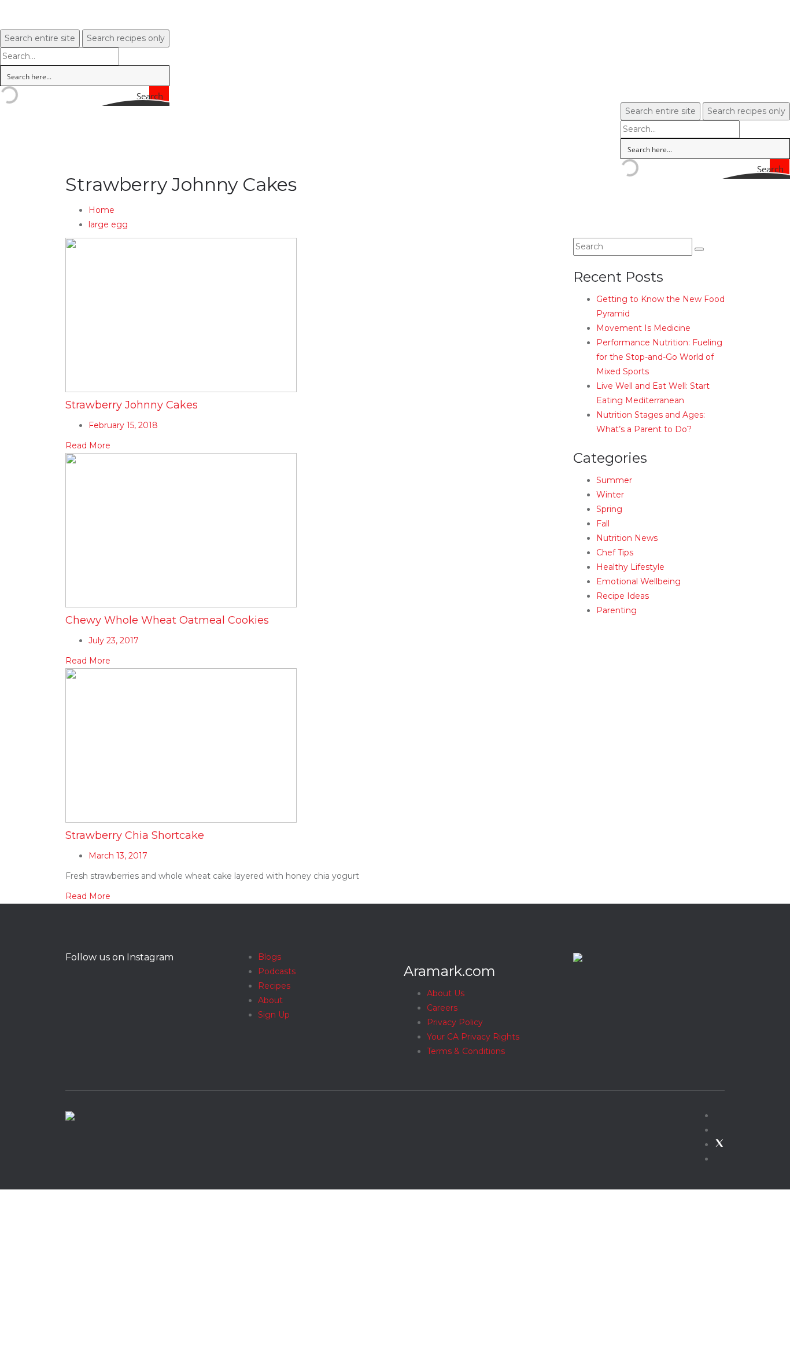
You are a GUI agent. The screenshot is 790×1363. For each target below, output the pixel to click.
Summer (614, 480)
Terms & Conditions (466, 1051)
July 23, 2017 (113, 640)
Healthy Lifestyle (630, 567)
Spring (609, 509)
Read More (87, 445)
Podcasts (277, 971)
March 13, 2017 (117, 855)
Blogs (269, 957)
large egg (108, 224)
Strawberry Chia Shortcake (134, 835)
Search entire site (40, 38)
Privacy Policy (455, 1022)
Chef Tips (614, 552)
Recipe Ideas (622, 596)
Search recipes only (126, 38)
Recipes (274, 986)
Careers (442, 1008)
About (270, 1000)
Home (101, 210)
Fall (603, 523)
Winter (610, 494)
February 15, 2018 (123, 425)
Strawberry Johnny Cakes (131, 405)
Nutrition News (627, 538)
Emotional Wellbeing (638, 581)
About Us (445, 993)
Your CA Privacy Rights (473, 1037)
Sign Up (274, 1015)
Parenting (616, 610)
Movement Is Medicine (643, 328)
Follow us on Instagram (119, 957)
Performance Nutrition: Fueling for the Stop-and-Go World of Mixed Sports (659, 357)
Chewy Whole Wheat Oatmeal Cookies (167, 620)
